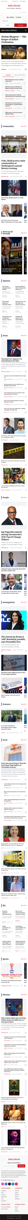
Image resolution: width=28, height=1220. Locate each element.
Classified (3, 1190)
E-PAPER (11, 17)
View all (23, 126)
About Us (17, 1190)
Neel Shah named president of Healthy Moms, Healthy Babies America (13, 104)
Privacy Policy (4, 1209)
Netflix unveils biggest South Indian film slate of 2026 (14, 1054)
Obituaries (3, 1201)
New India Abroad (9, 30)
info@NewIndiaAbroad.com (9, 1180)
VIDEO (19, 17)
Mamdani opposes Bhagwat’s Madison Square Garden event (13, 87)
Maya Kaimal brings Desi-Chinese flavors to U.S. (15, 792)
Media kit (17, 1194)
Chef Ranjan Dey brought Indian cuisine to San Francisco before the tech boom (15, 817)
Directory (3, 1194)
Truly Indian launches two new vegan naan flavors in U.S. (15, 784)
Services (16, 1)
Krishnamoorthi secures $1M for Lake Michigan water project (14, 385)
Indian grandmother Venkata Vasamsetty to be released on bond (15, 95)
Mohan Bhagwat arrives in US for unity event (14, 80)
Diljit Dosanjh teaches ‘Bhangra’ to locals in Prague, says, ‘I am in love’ (15, 1061)
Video (16, 1209)
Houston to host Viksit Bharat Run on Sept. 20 (15, 376)
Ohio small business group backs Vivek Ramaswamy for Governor (14, 393)
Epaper (16, 1207)
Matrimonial (4, 1196)
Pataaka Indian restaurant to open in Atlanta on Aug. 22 (13, 808)
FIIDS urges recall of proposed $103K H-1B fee (13, 113)
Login (7, 25)
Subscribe (20, 25)
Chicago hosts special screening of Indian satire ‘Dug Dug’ (15, 1037)
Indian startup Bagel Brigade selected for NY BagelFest (14, 800)
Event (2, 1192)
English (23, 1)
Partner (16, 1192)
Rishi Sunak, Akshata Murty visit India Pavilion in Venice (14, 401)
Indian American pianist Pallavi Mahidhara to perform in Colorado (15, 1045)
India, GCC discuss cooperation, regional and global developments (14, 409)
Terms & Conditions (5, 1207)
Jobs (2, 1199)
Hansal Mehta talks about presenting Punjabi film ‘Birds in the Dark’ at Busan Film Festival (14, 1070)
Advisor (17, 1196)
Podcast (17, 1211)
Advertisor (17, 1199)
